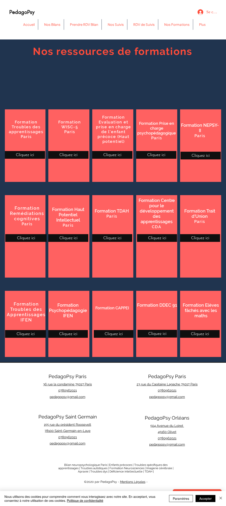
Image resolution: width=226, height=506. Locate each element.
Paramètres (181, 498)
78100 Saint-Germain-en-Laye (67, 431)
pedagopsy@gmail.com (67, 443)
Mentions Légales (132, 482)
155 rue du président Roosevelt (67, 425)
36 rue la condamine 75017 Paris (67, 384)
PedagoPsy (21, 12)
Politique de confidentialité (85, 500)
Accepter (205, 498)
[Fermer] (220, 498)
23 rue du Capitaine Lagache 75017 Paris (167, 384)
